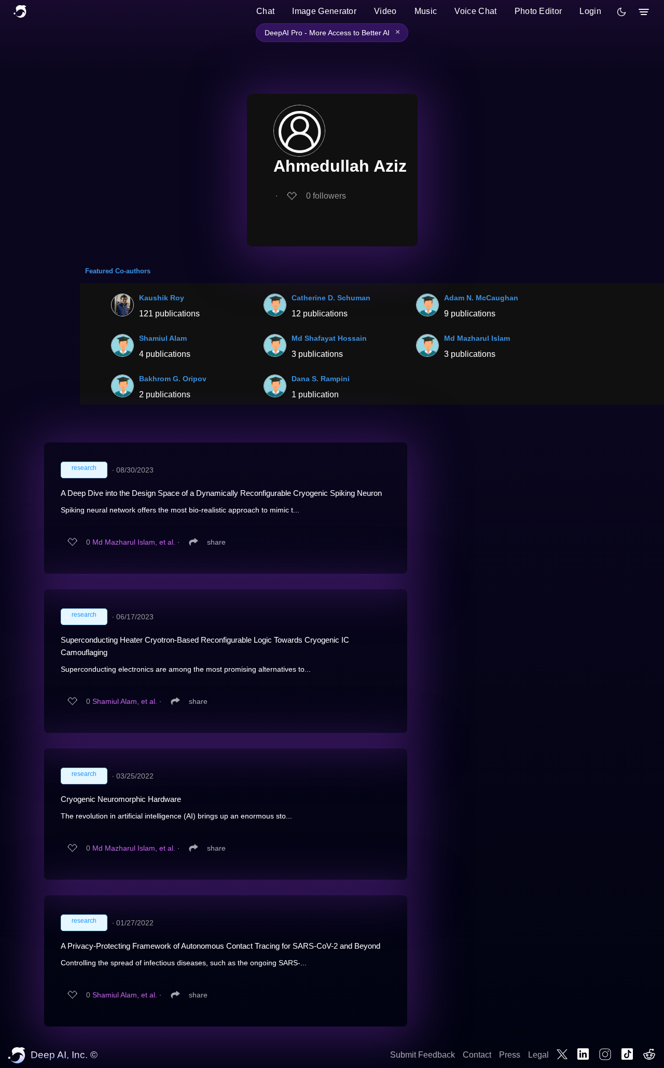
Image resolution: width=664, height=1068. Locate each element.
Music (425, 11)
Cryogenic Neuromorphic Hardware (121, 799)
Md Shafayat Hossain (329, 338)
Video (385, 11)
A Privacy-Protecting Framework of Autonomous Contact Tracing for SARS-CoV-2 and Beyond (220, 945)
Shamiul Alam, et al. (124, 701)
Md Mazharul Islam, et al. (133, 542)
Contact (477, 1054)
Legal (538, 1054)
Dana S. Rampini (321, 379)
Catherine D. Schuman (331, 298)
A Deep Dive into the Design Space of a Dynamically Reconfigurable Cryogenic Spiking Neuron (221, 493)
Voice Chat (475, 11)
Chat (265, 11)
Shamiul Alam (163, 338)
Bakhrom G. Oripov (172, 379)
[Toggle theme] (621, 12)
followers (326, 195)
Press (509, 1054)
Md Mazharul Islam (477, 338)
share (216, 542)
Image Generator (324, 11)
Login (590, 11)
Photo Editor (538, 11)
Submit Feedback (422, 1054)
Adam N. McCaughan (481, 298)
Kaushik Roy (161, 298)
